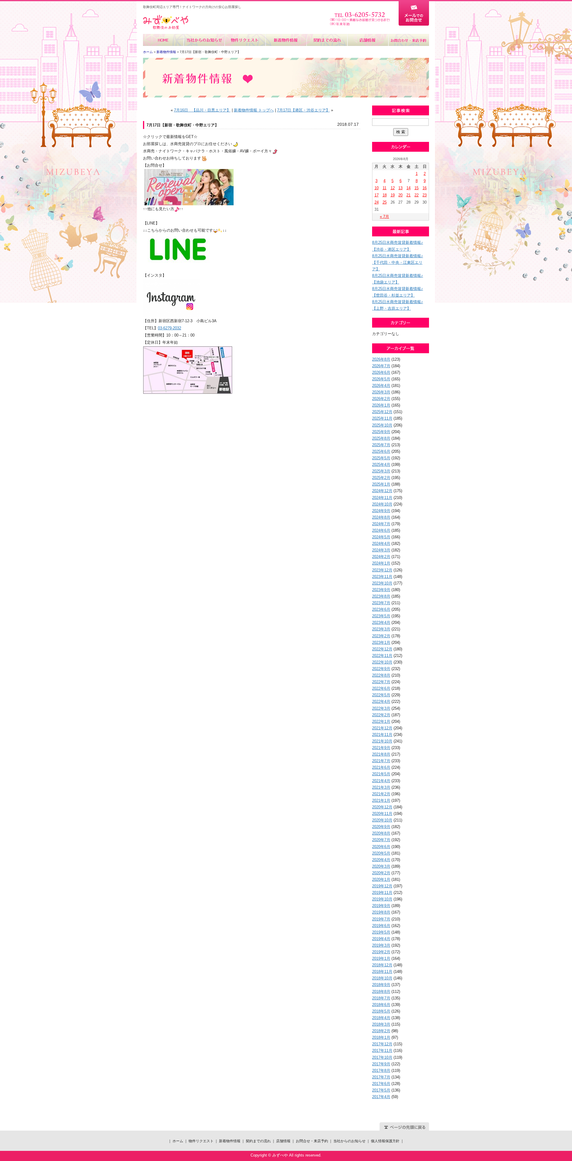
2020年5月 (381, 853)
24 (376, 202)
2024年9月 (381, 511)
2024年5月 (381, 537)
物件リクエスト (245, 40)
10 (376, 188)
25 (385, 202)
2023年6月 (381, 609)
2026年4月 (381, 385)
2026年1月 (381, 405)
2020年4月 (381, 860)
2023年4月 (381, 622)
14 (408, 188)
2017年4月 (381, 1097)
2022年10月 (382, 662)
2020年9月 (381, 826)
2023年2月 (381, 636)
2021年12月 (382, 728)
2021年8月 (381, 754)
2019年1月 (381, 958)
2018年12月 (382, 965)
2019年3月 (381, 945)
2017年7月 (381, 1077)
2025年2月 (381, 477)
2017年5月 (381, 1090)
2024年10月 (382, 504)
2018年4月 (381, 1018)
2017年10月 (382, 1057)
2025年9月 (381, 432)
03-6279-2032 (169, 328)
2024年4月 (381, 543)
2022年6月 (381, 688)
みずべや (165, 22)
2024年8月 (381, 517)
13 (400, 188)
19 (393, 195)
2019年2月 (381, 952)
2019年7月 (381, 919)
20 (400, 195)
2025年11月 (382, 418)
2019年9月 (381, 905)
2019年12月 (382, 886)
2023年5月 (381, 616)
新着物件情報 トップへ (254, 110)
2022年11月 (382, 655)
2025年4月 (381, 464)
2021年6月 (381, 767)
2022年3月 (381, 708)
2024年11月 (382, 497)
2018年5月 (381, 1011)
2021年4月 (381, 781)
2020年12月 (382, 807)
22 (416, 195)
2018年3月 (381, 1024)
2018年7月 (381, 998)
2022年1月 (381, 721)
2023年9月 (381, 590)
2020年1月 (381, 879)
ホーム (163, 40)
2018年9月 (381, 984)
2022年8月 (381, 675)
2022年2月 (381, 715)
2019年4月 (381, 939)
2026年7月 (381, 366)
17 (376, 195)
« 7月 (384, 216)
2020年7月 (381, 840)
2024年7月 (381, 524)
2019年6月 (381, 925)
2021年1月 (381, 800)
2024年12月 (382, 491)
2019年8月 (381, 912)
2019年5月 (381, 932)
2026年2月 (381, 398)
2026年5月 (381, 379)
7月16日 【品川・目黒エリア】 (202, 110)
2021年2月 (381, 794)
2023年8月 (381, 596)
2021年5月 (381, 774)
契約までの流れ (326, 40)
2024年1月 (381, 563)
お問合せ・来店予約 (408, 40)
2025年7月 (381, 445)
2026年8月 (381, 359)
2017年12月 (382, 1044)
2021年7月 (381, 761)
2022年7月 (381, 682)
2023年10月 (382, 583)
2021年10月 (382, 741)
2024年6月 (381, 530)
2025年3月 (381, 471)
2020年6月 (381, 846)
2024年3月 (381, 550)
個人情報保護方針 (385, 1141)
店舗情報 (367, 40)
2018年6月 (381, 1004)
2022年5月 (381, 695)
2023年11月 (382, 576)
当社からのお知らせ (204, 40)
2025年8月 (381, 438)
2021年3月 (381, 787)
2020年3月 (381, 866)
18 (385, 195)
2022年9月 (381, 668)
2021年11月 (382, 734)
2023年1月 (381, 642)
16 (424, 188)
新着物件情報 (285, 40)
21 (408, 195)
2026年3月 (381, 392)
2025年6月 (381, 451)
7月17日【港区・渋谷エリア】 (303, 110)
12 (393, 188)
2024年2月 (381, 556)
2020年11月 (382, 813)
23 (424, 195)
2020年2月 (381, 873)
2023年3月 (381, 629)
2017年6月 (381, 1083)
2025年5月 (381, 458)
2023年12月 (382, 570)
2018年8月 (381, 991)
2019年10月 (382, 899)
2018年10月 (382, 978)
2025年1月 (381, 484)
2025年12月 (382, 412)
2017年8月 (381, 1070)
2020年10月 (382, 820)
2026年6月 (381, 372)
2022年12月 (382, 649)
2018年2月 (381, 1031)
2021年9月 (381, 747)
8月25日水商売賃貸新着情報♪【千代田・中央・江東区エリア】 (397, 262)
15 (416, 188)
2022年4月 (381, 701)
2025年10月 (382, 425)
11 (384, 188)
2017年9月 (381, 1064)
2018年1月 (381, 1037)
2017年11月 (382, 1050)
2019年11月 (382, 892)
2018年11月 (382, 971)
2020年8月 (381, 833)
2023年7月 (381, 603)
